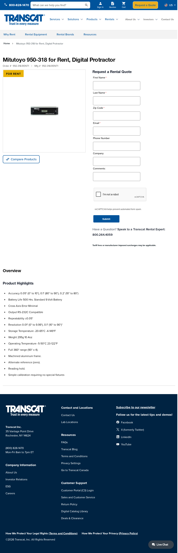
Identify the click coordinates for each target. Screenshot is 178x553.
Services (55, 19)
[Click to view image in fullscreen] (44, 111)
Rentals (109, 19)
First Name (99, 77)
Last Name (99, 92)
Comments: (99, 168)
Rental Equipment (36, 34)
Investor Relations (16, 479)
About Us (130, 19)
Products (92, 19)
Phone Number (101, 138)
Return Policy (69, 504)
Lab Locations (69, 422)
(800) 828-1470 (15, 448)
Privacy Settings (70, 463)
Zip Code (98, 108)
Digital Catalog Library (74, 511)
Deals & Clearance (72, 518)
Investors (148, 19)
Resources (90, 34)
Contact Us (167, 19)
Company (98, 153)
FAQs (64, 442)
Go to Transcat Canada (74, 470)
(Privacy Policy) (128, 533)
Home (6, 43)
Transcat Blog (69, 449)
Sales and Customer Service (78, 497)
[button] (170, 5)
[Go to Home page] (24, 20)
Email (96, 123)
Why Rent (9, 34)
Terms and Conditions (74, 456)
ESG (8, 486)
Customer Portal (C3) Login (77, 490)
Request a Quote (145, 5)
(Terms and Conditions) (63, 533)
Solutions (73, 19)
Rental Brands (65, 34)
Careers (10, 493)
